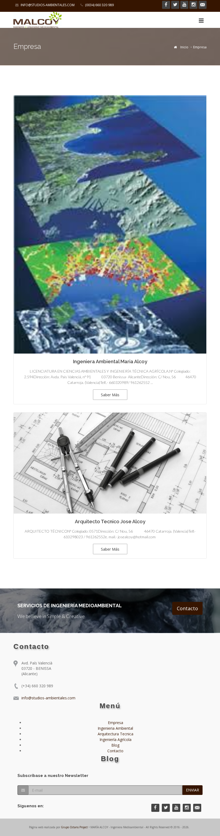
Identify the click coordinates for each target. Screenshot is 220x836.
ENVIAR (192, 790)
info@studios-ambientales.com (47, 5)
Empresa (115, 722)
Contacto (187, 608)
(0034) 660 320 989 (99, 5)
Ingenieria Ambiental (115, 728)
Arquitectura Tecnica (115, 733)
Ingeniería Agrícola (115, 739)
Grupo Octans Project (74, 827)
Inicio (184, 47)
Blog (115, 745)
